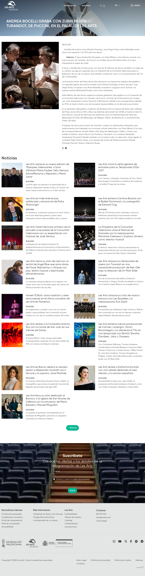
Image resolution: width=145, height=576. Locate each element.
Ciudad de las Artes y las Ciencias (48, 514)
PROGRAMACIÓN (70, 5)
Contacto (101, 510)
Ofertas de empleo (73, 517)
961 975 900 (101, 514)
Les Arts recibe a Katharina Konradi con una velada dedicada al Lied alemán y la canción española (118, 370)
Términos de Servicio (91, 484)
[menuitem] (17, 518)
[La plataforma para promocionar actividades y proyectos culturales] (139, 567)
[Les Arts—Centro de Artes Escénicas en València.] (26, 5)
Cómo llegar (101, 521)
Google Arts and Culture (43, 517)
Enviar (72, 490)
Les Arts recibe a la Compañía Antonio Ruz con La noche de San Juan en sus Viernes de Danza (48, 327)
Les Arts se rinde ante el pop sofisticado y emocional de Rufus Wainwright (45, 201)
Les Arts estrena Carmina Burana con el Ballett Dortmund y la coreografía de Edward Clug (119, 201)
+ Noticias (72, 428)
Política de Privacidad (77, 484)
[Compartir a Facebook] (66, 148)
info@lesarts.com (103, 517)
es (116, 5)
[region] (30, 75)
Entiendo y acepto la (73, 479)
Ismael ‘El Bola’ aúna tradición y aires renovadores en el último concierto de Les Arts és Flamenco (48, 298)
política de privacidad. (81, 479)
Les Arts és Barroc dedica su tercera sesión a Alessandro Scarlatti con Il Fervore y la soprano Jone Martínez (46, 370)
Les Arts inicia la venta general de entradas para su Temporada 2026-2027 (119, 167)
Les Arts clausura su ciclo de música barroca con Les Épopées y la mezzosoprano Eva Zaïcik (118, 298)
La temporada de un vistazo (45, 520)
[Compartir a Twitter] (63, 148)
